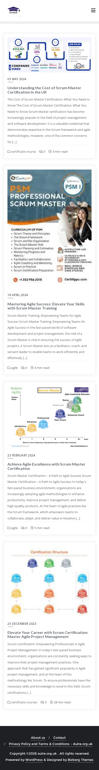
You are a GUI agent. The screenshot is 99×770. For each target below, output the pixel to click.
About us (38, 737)
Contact (59, 737)
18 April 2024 (17, 295)
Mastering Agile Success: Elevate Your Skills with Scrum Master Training (46, 306)
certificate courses (24, 702)
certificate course (23, 151)
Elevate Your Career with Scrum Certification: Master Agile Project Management (47, 634)
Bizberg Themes (80, 760)
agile (14, 368)
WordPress (34, 760)
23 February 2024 (21, 455)
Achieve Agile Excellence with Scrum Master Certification (46, 466)
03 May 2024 (16, 79)
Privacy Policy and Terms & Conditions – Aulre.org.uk (51, 744)
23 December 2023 (21, 624)
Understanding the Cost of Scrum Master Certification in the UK (44, 89)
